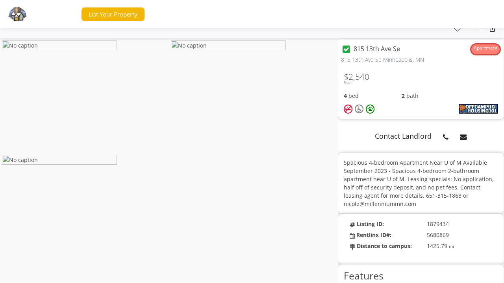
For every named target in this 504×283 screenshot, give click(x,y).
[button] (60, 14)
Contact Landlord (403, 136)
